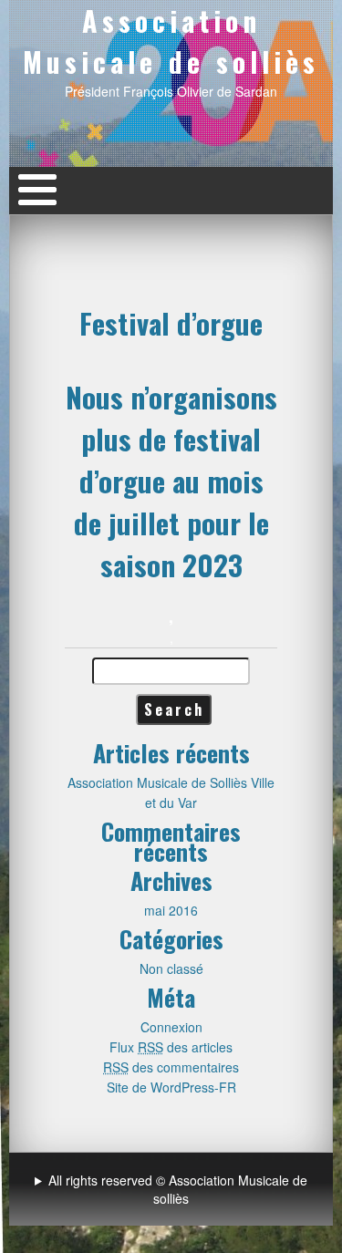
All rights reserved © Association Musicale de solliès (177, 1189)
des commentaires (171, 1067)
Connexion (171, 1027)
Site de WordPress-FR (171, 1087)
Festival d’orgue (171, 323)
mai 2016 (171, 910)
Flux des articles (171, 1047)
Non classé (171, 968)
